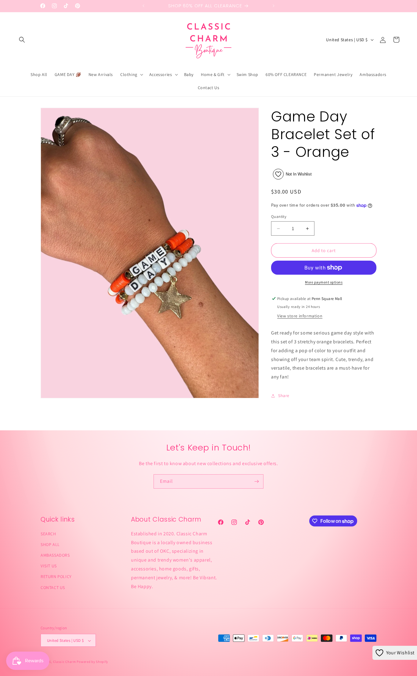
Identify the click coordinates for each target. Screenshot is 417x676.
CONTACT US (53, 587)
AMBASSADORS (55, 555)
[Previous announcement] (143, 6)
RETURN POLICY (56, 577)
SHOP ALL (50, 544)
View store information (299, 316)
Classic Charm (64, 662)
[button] (22, 39)
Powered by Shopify (92, 662)
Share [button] (283, 395)
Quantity (278, 216)
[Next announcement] (273, 6)
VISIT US (49, 566)
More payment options (324, 282)
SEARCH (48, 534)
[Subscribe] (256, 481)
